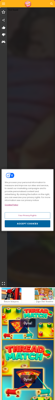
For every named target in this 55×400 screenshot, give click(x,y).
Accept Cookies (27, 223)
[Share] (3, 20)
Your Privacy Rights (27, 215)
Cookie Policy (11, 204)
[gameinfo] (3, 42)
